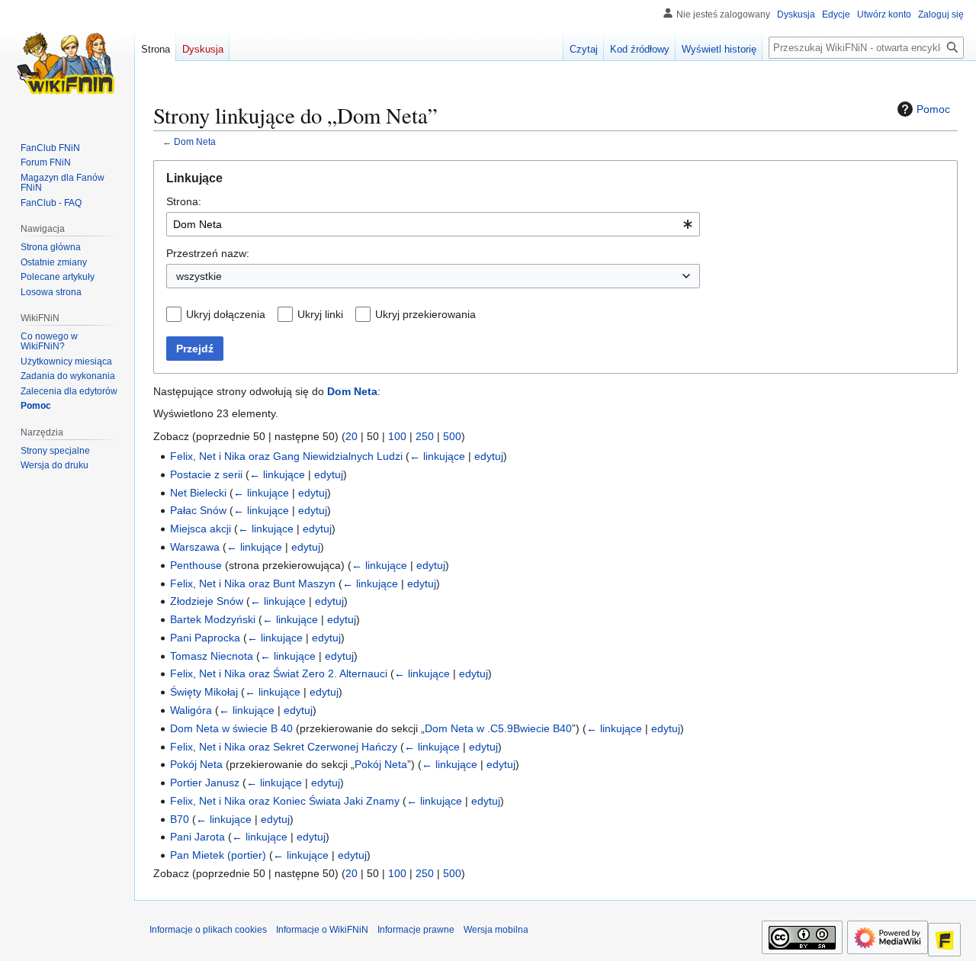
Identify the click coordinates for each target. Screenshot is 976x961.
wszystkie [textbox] (199, 276)
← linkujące (437, 456)
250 (425, 436)
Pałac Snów (198, 510)
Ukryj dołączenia (225, 314)
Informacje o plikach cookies (208, 929)
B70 (179, 819)
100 (397, 436)
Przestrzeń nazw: (207, 253)
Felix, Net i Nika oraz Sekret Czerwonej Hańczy (283, 747)
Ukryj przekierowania (425, 314)
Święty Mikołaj (204, 692)
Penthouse (196, 565)
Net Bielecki (198, 493)
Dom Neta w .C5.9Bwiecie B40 (498, 728)
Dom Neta (195, 141)
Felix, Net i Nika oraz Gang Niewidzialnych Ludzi (286, 456)
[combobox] (433, 224)
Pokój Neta (196, 764)
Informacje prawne (415, 929)
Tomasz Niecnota (211, 656)
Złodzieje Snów (206, 601)
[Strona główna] (67, 61)
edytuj (488, 456)
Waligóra (191, 710)
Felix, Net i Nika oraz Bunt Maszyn (253, 583)
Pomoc (933, 109)
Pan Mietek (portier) (218, 855)
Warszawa (195, 547)
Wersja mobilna (496, 929)
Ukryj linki (320, 314)
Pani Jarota (197, 837)
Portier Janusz (204, 782)
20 (351, 436)
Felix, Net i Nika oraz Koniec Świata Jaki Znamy (285, 801)
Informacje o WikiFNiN (322, 929)
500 (452, 436)
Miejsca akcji (200, 528)
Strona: (183, 201)
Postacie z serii (206, 474)
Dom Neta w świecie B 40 (231, 728)
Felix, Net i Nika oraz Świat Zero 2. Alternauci (278, 673)
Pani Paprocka (205, 638)
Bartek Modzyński (212, 619)
